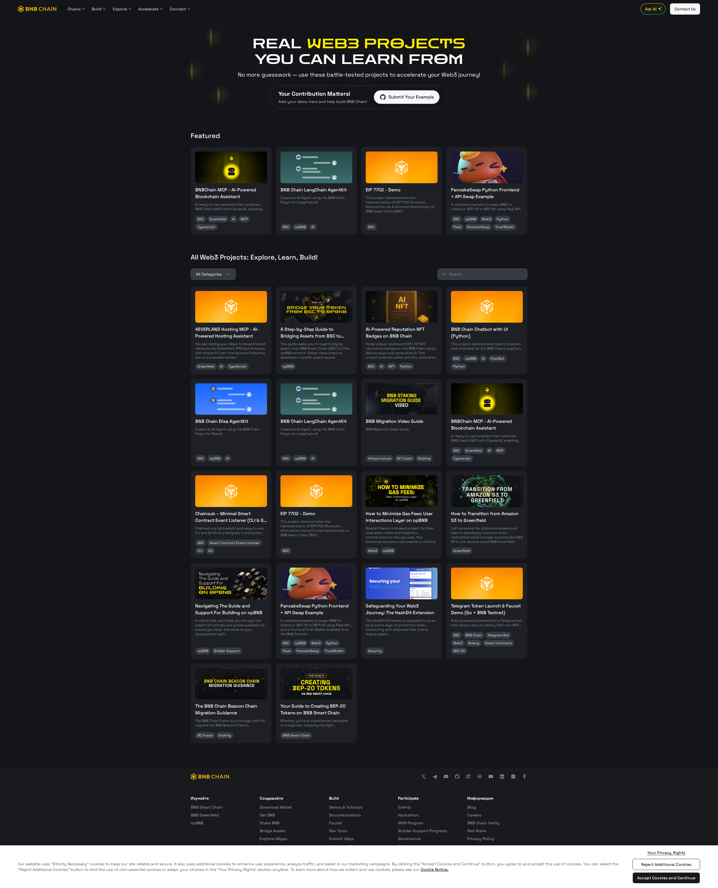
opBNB (197, 823)
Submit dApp (341, 838)
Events (404, 807)
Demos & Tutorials (346, 807)
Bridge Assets (273, 831)
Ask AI (651, 9)
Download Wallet (276, 807)
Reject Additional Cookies (666, 864)
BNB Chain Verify (483, 823)
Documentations (345, 815)
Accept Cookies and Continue (666, 877)
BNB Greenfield (205, 815)
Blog (471, 807)
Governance (409, 838)
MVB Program (410, 823)
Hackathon (408, 815)
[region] (359, 866)
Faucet (335, 823)
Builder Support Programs (422, 831)
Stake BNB (269, 823)
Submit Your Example (411, 97)
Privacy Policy (480, 838)
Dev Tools (338, 831)
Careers (474, 815)
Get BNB (267, 815)
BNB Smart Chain (207, 807)
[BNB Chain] (37, 8)
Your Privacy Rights (666, 852)
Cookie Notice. (434, 869)
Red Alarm (476, 831)
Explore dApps (273, 838)
